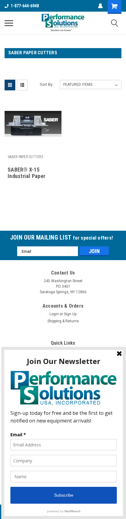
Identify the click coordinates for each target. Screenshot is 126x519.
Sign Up (70, 314)
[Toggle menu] (9, 23)
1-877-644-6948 (25, 5)
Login (54, 314)
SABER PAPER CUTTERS (25, 157)
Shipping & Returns (63, 321)
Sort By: (46, 84)
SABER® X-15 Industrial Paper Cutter (26, 176)
